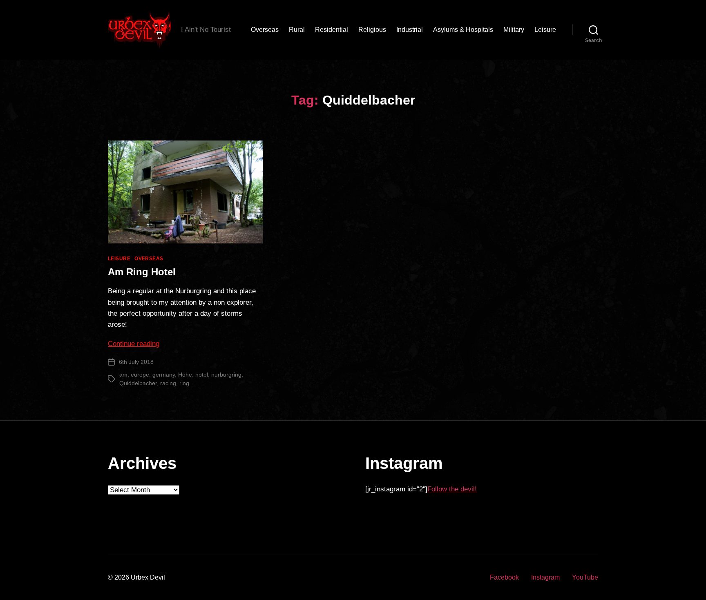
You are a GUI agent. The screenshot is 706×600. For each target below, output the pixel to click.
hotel (201, 374)
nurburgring (226, 374)
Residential (331, 29)
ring (184, 383)
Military (513, 29)
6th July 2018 (136, 362)
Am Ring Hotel (142, 271)
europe (140, 374)
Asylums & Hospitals (463, 29)
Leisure (545, 29)
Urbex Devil (148, 577)
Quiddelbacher (138, 383)
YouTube (585, 577)
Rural (297, 29)
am (123, 374)
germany (163, 374)
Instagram (545, 577)
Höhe (185, 374)
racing (168, 383)
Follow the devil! (452, 489)
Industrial (409, 29)
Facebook (504, 577)
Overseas (265, 29)
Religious (372, 29)
